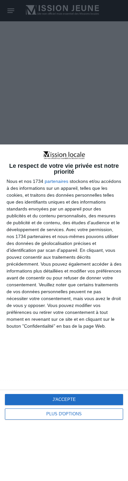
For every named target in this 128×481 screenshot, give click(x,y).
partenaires (56, 181)
